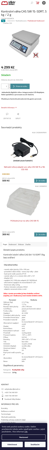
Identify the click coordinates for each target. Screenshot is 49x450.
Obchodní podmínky (8, 417)
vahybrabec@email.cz (12, 389)
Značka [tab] (27, 244)
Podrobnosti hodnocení (36, 21)
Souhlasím (35, 444)
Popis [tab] (5, 244)
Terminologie (6, 414)
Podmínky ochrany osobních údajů (13, 420)
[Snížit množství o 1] (9, 87)
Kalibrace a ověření (8, 411)
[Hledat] (32, 3)
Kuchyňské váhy (18, 370)
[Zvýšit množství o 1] (9, 85)
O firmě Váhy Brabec (8, 423)
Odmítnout (12, 444)
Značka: (7, 23)
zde (25, 431)
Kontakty (4, 408)
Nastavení (23, 437)
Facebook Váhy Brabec (13, 399)
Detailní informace (8, 107)
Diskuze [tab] (21, 244)
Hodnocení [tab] (13, 244)
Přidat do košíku (21, 86)
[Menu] (44, 3)
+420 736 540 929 (11, 392)
